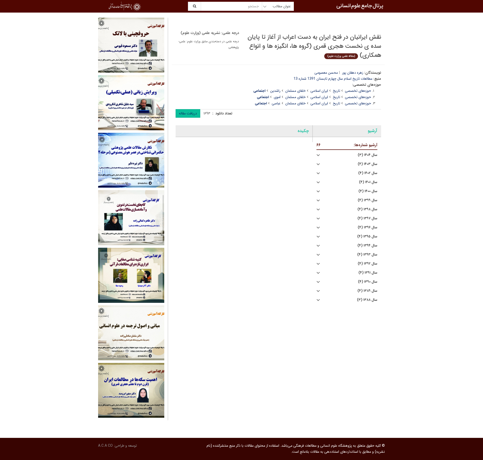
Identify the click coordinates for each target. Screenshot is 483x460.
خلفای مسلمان (295, 91)
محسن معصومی (326, 72)
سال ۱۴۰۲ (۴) (367, 173)
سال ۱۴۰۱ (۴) (368, 182)
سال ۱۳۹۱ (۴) (367, 272)
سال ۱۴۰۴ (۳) (367, 155)
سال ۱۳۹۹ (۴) (367, 200)
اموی (277, 97)
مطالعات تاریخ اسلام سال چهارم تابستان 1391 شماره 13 (333, 78)
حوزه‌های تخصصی (358, 91)
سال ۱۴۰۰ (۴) (367, 191)
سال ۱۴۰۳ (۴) (367, 164)
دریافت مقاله (188, 113)
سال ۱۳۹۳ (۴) (367, 254)
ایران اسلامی (319, 91)
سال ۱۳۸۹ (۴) (367, 291)
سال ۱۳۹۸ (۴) (367, 209)
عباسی (276, 103)
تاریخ (336, 91)
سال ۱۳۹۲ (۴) (367, 263)
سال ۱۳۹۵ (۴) (367, 236)
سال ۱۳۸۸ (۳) (367, 300)
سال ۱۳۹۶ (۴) (367, 227)
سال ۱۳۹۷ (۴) (367, 218)
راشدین (275, 91)
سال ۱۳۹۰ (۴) (367, 281)
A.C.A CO (105, 445)
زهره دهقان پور (352, 72)
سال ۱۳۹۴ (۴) (367, 245)
